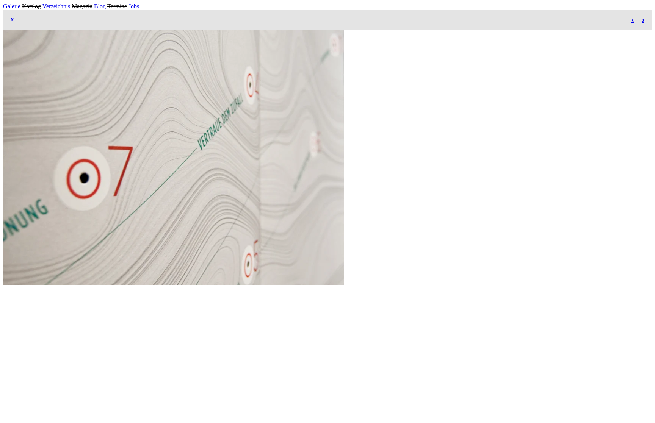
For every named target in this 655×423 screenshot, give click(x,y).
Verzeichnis (56, 6)
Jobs (133, 6)
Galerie (11, 6)
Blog (100, 6)
